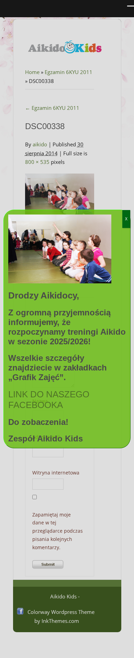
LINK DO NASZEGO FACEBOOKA (48, 399)
